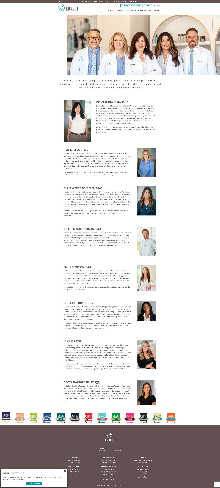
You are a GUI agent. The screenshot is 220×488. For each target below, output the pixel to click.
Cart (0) (157, 6)
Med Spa (111, 10)
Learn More (132, 1)
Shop (148, 6)
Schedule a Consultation (131, 6)
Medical (120, 10)
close (59, 1)
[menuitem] (111, 10)
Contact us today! (34, 483)
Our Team (129, 10)
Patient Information (143, 10)
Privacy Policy (119, 485)
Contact (157, 10)
